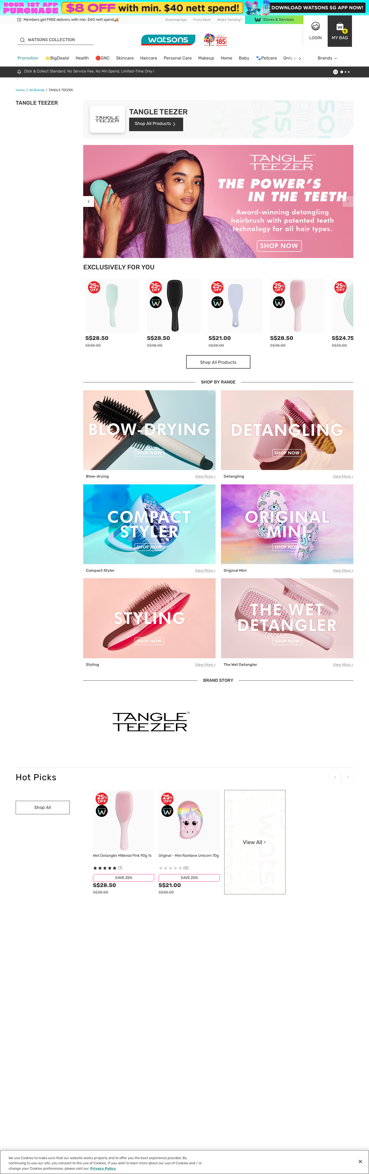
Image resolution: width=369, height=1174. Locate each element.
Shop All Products (153, 123)
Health (82, 58)
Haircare (148, 58)
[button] (340, 31)
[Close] (360, 1162)
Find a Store (202, 19)
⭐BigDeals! (57, 58)
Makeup (206, 58)
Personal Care (178, 58)
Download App (176, 19)
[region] (184, 1162)
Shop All (42, 807)
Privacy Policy (103, 1168)
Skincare (125, 58)
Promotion (28, 58)
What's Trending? (229, 19)
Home (226, 58)
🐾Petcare (266, 58)
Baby (244, 58)
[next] (299, 58)
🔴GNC (102, 58)
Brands (325, 58)
